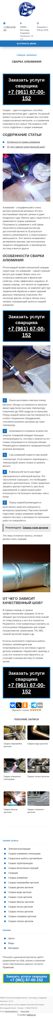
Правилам (8, 967)
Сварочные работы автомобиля (25, 858)
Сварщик (13, 873)
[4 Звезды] (38, 710)
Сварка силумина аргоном (22, 916)
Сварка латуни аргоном (20, 921)
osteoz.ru (31, 1015)
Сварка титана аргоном (20, 911)
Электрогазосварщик (19, 849)
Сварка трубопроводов (20, 863)
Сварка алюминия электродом (24, 853)
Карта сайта (25, 1011)
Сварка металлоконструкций (23, 868)
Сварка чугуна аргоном (20, 907)
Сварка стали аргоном (20, 897)
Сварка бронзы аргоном (21, 902)
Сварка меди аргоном (19, 892)
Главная (21, 55)
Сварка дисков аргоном (20, 887)
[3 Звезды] (35, 710)
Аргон (11, 938)
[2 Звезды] (33, 710)
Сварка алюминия (18, 878)
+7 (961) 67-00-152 (26, 95)
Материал (31, 55)
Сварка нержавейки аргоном (23, 882)
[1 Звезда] (31, 710)
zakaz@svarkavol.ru (11, 1011)
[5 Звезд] (40, 710)
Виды (11, 943)
